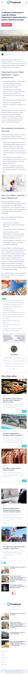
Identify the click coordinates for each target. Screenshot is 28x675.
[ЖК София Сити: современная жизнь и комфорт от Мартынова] (14, 534)
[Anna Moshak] (2, 54)
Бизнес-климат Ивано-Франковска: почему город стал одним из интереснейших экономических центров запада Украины (18, 578)
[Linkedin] (14, 368)
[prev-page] (2, 563)
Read (24, 411)
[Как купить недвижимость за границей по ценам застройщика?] (14, 421)
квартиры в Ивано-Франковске (19, 61)
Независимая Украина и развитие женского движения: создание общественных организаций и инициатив (20, 338)
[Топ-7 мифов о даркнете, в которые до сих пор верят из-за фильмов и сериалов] (5, 587)
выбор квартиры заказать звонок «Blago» (13, 300)
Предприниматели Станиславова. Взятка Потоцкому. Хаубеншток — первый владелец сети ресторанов (8, 338)
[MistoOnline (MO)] (16, 368)
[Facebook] (11, 368)
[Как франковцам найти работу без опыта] (5, 570)
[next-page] (5, 563)
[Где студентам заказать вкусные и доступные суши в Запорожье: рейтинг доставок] (14, 386)
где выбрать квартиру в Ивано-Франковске (13, 302)
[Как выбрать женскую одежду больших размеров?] (14, 456)
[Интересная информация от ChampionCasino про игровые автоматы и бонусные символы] (14, 495)
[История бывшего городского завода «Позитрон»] (5, 635)
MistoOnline (20, 672)
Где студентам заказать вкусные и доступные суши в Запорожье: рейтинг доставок (13, 400)
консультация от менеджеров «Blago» (12, 314)
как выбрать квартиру (8, 310)
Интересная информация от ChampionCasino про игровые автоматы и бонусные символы (12, 510)
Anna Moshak (8, 54)
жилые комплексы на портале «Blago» (13, 304)
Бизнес (4, 396)
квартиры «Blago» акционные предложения (14, 312)
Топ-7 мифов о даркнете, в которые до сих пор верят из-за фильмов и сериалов (18, 586)
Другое (4, 9)
